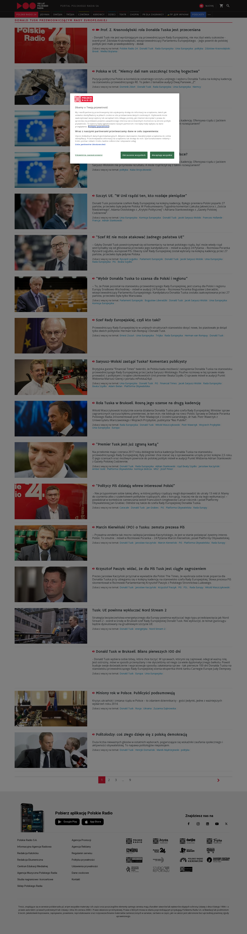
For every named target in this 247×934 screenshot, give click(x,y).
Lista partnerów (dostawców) (90, 144)
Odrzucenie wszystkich (134, 155)
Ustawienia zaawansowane (88, 155)
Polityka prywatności (98, 126)
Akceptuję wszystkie (162, 155)
